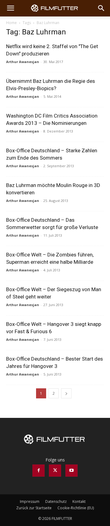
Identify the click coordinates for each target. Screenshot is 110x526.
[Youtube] (71, 470)
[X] (55, 470)
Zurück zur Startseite (34, 507)
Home (11, 22)
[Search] (101, 8)
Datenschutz (56, 501)
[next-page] (66, 393)
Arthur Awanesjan (22, 61)
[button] (10, 8)
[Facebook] (38, 470)
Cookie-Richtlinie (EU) (75, 507)
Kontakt (79, 501)
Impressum (29, 501)
